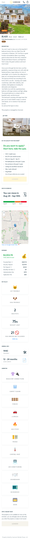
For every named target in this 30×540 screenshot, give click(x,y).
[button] (15, 225)
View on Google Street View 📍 (11, 245)
